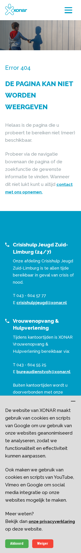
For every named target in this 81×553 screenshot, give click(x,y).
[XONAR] (16, 9)
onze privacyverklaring (52, 521)
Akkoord (16, 543)
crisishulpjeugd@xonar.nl (41, 302)
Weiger (42, 543)
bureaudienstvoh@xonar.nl (43, 371)
